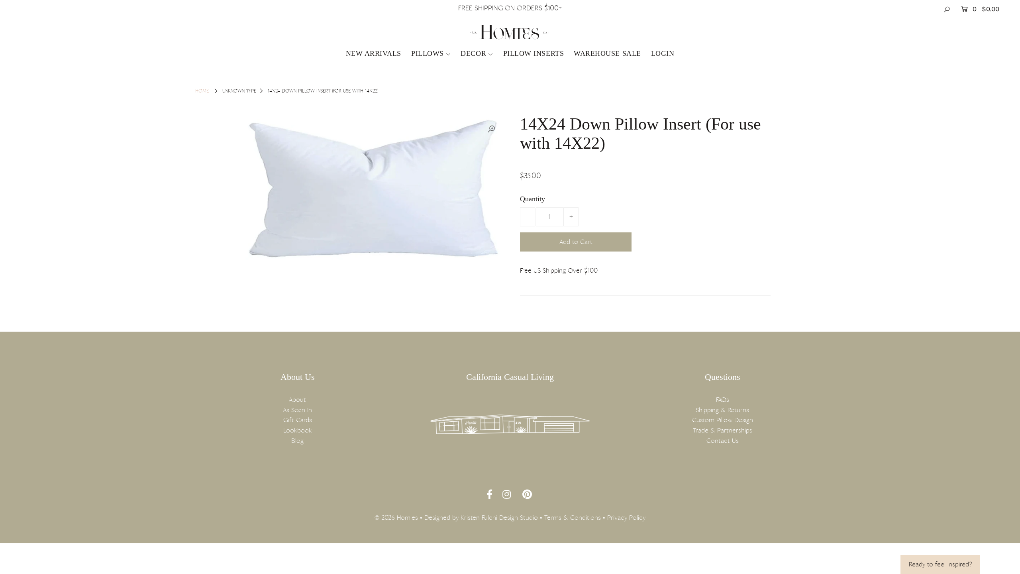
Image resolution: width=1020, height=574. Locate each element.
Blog (297, 440)
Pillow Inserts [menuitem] (533, 53)
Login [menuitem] (663, 53)
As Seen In (297, 410)
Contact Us (722, 440)
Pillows (427, 53)
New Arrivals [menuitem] (373, 53)
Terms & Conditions (572, 517)
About (297, 399)
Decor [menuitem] (473, 53)
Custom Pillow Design (722, 420)
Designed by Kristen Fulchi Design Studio (481, 517)
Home (202, 91)
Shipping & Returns (722, 410)
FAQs (722, 399)
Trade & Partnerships (722, 430)
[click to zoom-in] (491, 129)
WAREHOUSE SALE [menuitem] (607, 53)
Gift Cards (297, 420)
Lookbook (297, 430)
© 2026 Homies (396, 517)
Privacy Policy (626, 517)
